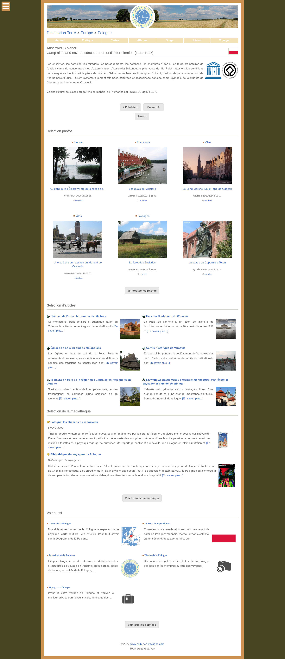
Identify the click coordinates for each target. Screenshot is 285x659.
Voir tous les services (142, 624)
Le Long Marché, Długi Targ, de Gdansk (207, 188)
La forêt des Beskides (142, 262)
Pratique (87, 40)
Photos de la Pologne (155, 555)
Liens (197, 40)
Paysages (143, 215)
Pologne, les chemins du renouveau (74, 421)
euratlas (79, 200)
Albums (142, 40)
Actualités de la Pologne (62, 555)
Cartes (115, 40)
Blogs (170, 40)
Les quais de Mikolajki (142, 188)
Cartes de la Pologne (60, 523)
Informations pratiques (157, 523)
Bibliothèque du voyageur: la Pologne (75, 454)
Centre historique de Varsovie (165, 347)
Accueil (60, 40)
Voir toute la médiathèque (142, 498)
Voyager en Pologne (60, 587)
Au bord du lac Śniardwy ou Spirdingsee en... (77, 188)
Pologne (105, 33)
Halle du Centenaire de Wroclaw (167, 316)
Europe (87, 33)
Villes (208, 142)
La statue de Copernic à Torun (207, 262)
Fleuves (79, 142)
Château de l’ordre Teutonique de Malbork (78, 316)
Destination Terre (61, 33)
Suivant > (153, 107)
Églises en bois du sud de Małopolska (75, 347)
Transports (143, 142)
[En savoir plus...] (157, 331)
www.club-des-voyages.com (147, 643)
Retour (141, 116)
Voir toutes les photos (142, 290)
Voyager (224, 40)
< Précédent (130, 107)
